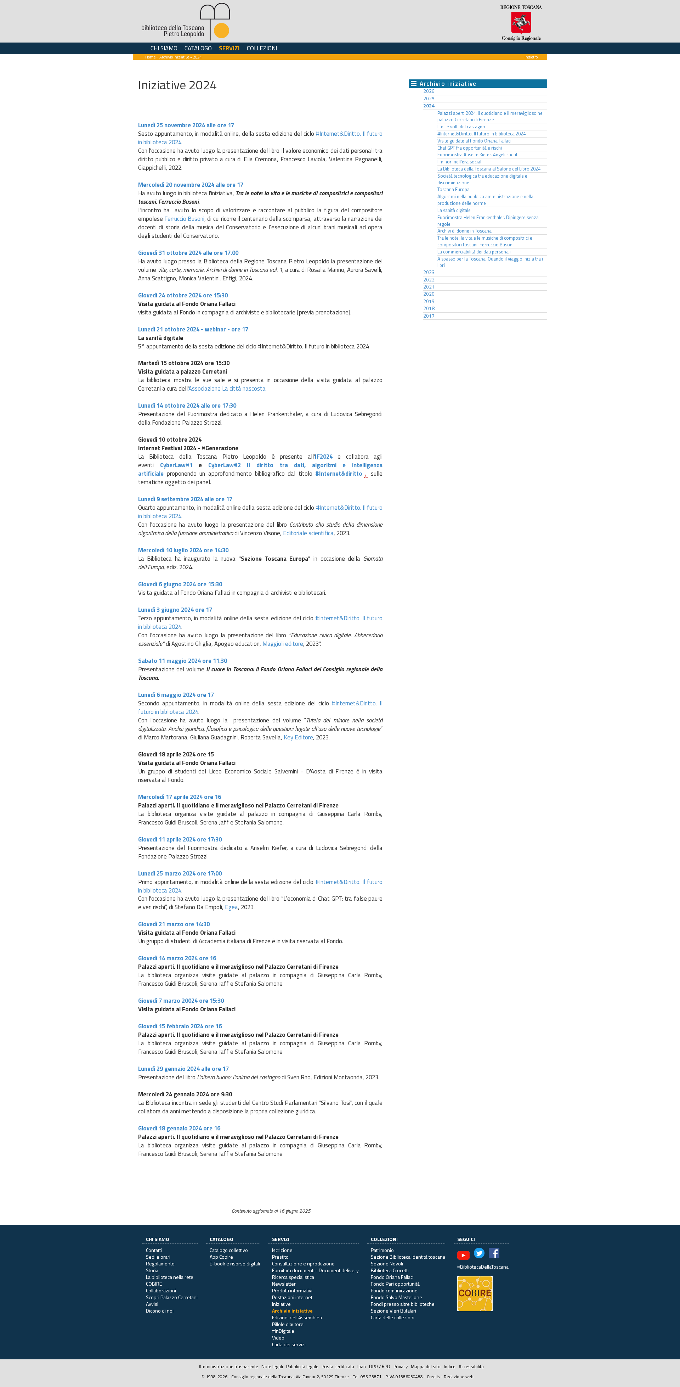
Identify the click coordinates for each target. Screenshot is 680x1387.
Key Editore (298, 737)
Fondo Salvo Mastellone (396, 1297)
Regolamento (160, 1263)
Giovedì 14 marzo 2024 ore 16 (177, 958)
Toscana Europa (453, 189)
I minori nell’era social (459, 161)
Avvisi (152, 1304)
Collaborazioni (161, 1290)
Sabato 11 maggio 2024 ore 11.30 (182, 660)
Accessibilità (471, 1366)
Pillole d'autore (288, 1324)
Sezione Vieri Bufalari (393, 1310)
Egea (231, 907)
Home (150, 57)
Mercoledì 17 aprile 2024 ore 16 (180, 796)
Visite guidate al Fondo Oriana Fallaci (474, 140)
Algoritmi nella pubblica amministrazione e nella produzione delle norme (485, 200)
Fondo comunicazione (394, 1290)
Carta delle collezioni (392, 1317)
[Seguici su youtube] (463, 1254)
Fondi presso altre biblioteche (403, 1304)
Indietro (531, 57)
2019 (429, 301)
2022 (429, 279)
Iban (361, 1366)
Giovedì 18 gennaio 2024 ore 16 (180, 1128)
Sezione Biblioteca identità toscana (408, 1256)
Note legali (272, 1366)
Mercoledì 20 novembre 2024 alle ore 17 (190, 184)
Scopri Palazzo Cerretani (172, 1297)
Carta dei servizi (289, 1344)
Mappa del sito (426, 1366)
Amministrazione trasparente (228, 1366)
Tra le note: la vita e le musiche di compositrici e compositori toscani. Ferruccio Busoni (484, 241)
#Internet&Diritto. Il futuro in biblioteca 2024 (481, 133)
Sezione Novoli (387, 1263)
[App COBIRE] (475, 1293)
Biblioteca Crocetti (390, 1270)
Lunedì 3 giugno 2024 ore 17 (175, 609)
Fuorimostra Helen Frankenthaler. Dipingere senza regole (488, 221)
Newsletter (284, 1283)
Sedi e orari (158, 1256)
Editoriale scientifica (308, 533)
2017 (429, 315)
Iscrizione (282, 1250)
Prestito (280, 1256)
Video (278, 1337)
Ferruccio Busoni (184, 218)
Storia (152, 1270)
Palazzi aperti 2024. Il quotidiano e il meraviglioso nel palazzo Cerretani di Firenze (490, 116)
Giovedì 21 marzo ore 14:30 (174, 924)
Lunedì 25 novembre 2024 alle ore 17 (186, 125)
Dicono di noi (160, 1310)
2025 (429, 98)
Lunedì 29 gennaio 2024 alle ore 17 (183, 1068)
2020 (429, 293)
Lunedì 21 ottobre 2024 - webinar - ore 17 (193, 329)
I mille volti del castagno (461, 126)
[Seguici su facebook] (494, 1254)
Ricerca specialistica (293, 1277)
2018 (429, 308)
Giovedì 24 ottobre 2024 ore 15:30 (183, 295)
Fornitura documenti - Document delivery (315, 1270)
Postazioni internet (292, 1297)
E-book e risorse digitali (235, 1263)
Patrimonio (382, 1250)
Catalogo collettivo (229, 1250)
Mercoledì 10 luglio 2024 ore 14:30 (183, 550)
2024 (429, 105)
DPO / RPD (379, 1366)
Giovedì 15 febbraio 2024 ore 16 (180, 1026)
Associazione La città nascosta (227, 388)
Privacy (400, 1366)
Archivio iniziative (174, 57)
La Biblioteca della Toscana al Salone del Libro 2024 (488, 168)
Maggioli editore (282, 643)
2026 (429, 91)
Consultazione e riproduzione (303, 1263)
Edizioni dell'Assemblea (297, 1317)
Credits (433, 1376)
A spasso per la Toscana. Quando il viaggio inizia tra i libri (490, 262)
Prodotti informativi (292, 1290)
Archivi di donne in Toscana (464, 230)
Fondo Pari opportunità (395, 1283)
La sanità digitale (454, 210)
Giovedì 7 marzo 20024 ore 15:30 (181, 1000)
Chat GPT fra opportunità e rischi (469, 147)
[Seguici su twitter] (479, 1254)
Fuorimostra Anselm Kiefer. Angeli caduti (477, 154)
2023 (429, 272)
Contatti (154, 1250)
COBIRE (154, 1283)
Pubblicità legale (302, 1366)
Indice (449, 1366)
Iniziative (281, 1304)
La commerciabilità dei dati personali (474, 251)
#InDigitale (283, 1331)
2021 (429, 286)
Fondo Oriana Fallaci (392, 1277)
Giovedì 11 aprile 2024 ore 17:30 (180, 839)
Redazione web (459, 1376)
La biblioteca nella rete (169, 1277)
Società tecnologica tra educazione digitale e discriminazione (482, 179)
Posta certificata (338, 1366)
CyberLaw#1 (176, 465)
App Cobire (221, 1256)
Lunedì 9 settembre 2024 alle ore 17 (185, 499)
